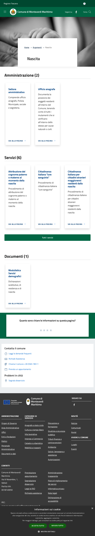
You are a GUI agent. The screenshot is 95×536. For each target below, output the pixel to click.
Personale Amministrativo (8, 447)
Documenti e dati (8, 453)
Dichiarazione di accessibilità (54, 499)
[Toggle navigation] (4, 11)
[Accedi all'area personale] (84, 3)
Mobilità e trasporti (33, 447)
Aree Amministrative (10, 427)
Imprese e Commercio (34, 438)
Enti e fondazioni (8, 436)
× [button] (92, 508)
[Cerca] (89, 11)
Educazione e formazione (53, 425)
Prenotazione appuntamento (31, 474)
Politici (4, 441)
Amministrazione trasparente (55, 474)
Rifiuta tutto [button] (57, 526)
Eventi (74, 449)
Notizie (74, 423)
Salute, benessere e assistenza (56, 453)
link (71, 520)
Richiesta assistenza (33, 493)
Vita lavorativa (31, 434)
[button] (47, 531)
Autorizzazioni (54, 459)
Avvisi (73, 432)
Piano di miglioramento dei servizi (57, 482)
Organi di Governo (9, 423)
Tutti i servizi (47, 237)
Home (26, 47)
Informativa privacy (56, 488)
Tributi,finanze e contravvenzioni (55, 441)
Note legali (52, 493)
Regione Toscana (11, 3)
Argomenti (37, 47)
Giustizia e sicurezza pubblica (56, 433)
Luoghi (74, 444)
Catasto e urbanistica (34, 443)
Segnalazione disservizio (30, 482)
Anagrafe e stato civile (34, 425)
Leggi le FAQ (30, 488)
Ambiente (52, 447)
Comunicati (76, 427)
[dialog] (47, 521)
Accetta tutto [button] (38, 526)
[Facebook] (75, 12)
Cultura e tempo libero (34, 429)
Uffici (3, 432)
